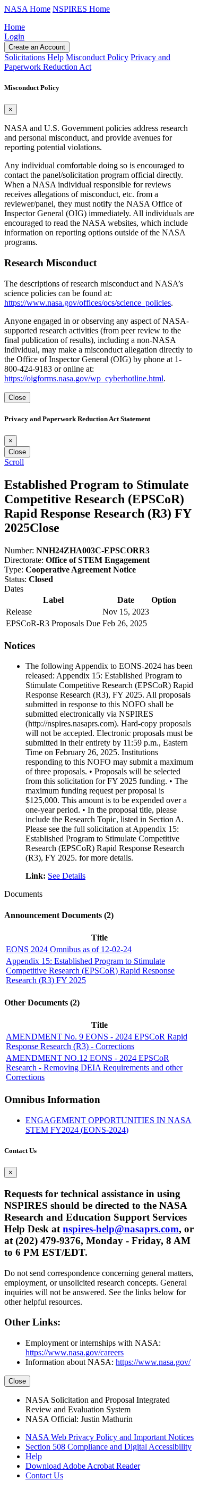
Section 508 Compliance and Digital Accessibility (108, 1446)
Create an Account (36, 47)
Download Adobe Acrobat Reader (82, 1465)
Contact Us (44, 1475)
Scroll (14, 462)
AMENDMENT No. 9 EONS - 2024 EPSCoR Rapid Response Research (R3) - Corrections (96, 1041)
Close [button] (44, 528)
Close (17, 398)
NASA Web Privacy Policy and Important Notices (109, 1437)
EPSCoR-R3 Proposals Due (53, 623)
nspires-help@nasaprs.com (121, 1228)
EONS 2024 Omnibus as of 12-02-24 (69, 949)
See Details (66, 875)
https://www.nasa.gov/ (153, 1362)
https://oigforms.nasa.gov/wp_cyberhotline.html (83, 378)
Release (19, 611)
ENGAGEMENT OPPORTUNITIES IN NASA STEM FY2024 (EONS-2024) (108, 1125)
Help (33, 1456)
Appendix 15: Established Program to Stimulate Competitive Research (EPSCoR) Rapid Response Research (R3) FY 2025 (90, 970)
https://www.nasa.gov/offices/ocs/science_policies (87, 302)
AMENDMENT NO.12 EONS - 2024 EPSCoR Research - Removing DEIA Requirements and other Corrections (94, 1067)
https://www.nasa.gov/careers (74, 1352)
